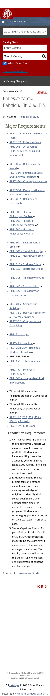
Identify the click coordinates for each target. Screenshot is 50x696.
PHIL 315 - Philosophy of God (26, 278)
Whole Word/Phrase (19, 63)
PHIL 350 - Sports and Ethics (26, 269)
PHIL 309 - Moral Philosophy (26, 251)
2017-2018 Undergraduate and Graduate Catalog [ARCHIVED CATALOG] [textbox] (25, 31)
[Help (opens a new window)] (45, 92)
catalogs (14, 685)
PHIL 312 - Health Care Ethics (27, 255)
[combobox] (25, 31)
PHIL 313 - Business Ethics (25, 264)
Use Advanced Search (15, 71)
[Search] (43, 56)
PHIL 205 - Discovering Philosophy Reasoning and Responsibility (24, 151)
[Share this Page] (38, 92)
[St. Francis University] (7, 13)
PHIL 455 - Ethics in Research (26, 361)
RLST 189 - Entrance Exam (25, 142)
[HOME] (3, 21)
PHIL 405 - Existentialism (24, 286)
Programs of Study (28, 116)
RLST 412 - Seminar (21, 343)
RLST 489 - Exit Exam (22, 426)
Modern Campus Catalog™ (32, 693)
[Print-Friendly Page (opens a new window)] (42, 92)
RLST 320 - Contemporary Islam (28, 181)
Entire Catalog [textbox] (12, 48)
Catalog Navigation (17, 81)
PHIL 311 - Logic (19, 334)
